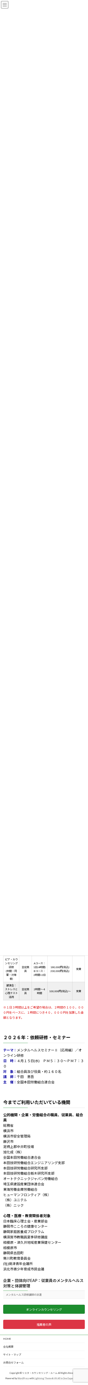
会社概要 (8, 1346)
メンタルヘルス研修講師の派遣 (24, 1294)
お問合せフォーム (13, 1362)
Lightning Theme (43, 1378)
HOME (7, 1338)
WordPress (23, 1378)
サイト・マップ (12, 1354)
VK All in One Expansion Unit (68, 1378)
